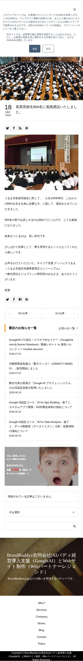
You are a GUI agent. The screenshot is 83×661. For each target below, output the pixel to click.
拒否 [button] (48, 48)
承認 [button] (34, 48)
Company (41, 616)
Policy (41, 643)
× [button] (74, 8)
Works (41, 623)
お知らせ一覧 (67, 328)
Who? (41, 603)
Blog (41, 630)
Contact (41, 636)
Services (41, 609)
